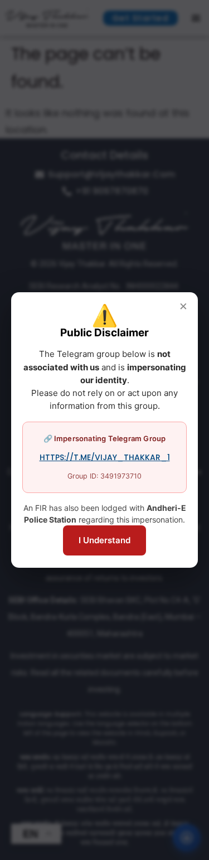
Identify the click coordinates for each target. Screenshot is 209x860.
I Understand (104, 540)
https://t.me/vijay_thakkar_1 (105, 457)
